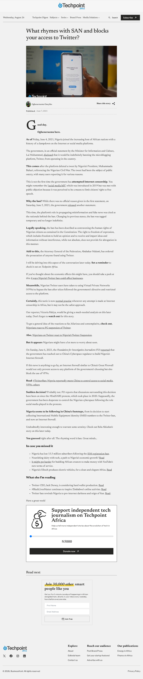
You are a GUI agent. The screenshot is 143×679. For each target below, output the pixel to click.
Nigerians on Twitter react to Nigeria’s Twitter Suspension (62, 335)
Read (101, 458)
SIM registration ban (98, 454)
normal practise (64, 301)
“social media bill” (56, 186)
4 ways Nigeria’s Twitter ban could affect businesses (57, 278)
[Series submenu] (67, 17)
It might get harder (41, 462)
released (72, 205)
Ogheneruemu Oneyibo (42, 104)
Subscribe (128, 17)
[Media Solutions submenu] (99, 17)
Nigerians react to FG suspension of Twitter (48, 328)
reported (105, 350)
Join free (68, 619)
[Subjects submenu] (58, 17)
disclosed (48, 155)
